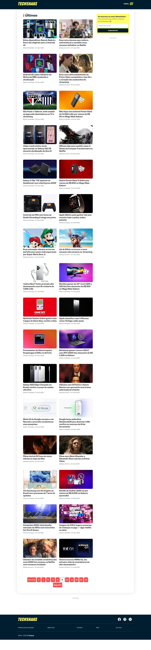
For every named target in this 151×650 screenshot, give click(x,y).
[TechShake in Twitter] (130, 619)
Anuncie (119, 627)
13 (81, 579)
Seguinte (58, 585)
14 (86, 579)
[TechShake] (27, 3)
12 (76, 579)
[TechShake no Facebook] (119, 619)
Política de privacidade (26, 627)
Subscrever (113, 30)
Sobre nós (50, 627)
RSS (97, 627)
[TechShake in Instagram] (124, 619)
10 (67, 579)
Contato (79, 627)
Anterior (31, 579)
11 (72, 579)
